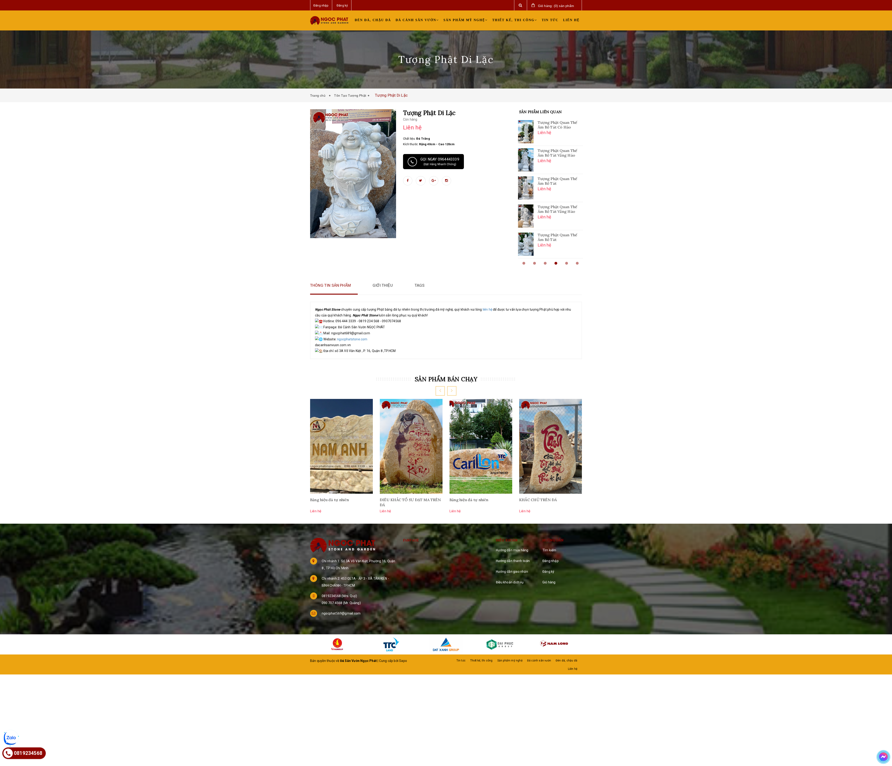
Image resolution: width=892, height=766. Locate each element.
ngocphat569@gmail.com (341, 613)
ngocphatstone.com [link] (352, 339)
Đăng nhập (550, 561)
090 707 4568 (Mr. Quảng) (341, 603)
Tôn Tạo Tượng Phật (350, 95)
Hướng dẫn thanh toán (513, 561)
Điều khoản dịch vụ (510, 582)
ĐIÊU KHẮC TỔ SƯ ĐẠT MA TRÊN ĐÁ (410, 502)
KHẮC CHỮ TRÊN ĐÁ (538, 499)
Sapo (403, 661)
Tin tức (550, 20)
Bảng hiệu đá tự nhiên (329, 499)
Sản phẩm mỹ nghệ (464, 20)
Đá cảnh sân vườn (416, 20)
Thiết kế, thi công (513, 20)
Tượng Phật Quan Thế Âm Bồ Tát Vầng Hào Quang (557, 153)
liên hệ (487, 309)
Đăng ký (548, 571)
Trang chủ (318, 95)
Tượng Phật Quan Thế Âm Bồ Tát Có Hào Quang (557, 125)
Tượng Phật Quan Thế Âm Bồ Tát (557, 181)
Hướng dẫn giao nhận (512, 571)
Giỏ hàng (549, 582)
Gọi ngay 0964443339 (439, 161)
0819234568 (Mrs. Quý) (339, 596)
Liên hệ (571, 20)
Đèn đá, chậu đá (373, 20)
